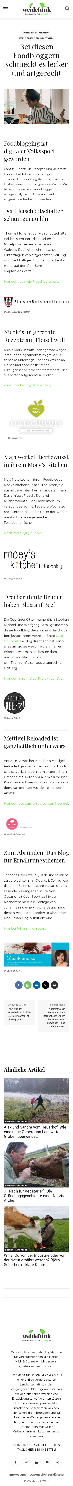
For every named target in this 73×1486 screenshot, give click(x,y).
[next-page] (12, 1278)
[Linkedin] (36, 985)
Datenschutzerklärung (47, 1474)
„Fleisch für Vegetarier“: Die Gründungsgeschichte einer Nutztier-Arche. (36, 1195)
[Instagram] (26, 1462)
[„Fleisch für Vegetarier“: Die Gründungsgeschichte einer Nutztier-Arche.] (36, 1165)
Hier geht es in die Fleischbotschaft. (31, 281)
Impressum (17, 1474)
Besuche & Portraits (16, 1121)
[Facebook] (19, 985)
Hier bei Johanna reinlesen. (25, 928)
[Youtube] (47, 1462)
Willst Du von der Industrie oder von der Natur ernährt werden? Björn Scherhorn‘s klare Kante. (34, 1260)
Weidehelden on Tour (36, 38)
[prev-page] (6, 1278)
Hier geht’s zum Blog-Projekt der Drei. (34, 678)
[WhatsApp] (28, 985)
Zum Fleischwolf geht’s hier (24, 385)
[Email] (45, 985)
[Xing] (58, 1462)
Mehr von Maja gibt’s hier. (23, 533)
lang (48, 385)
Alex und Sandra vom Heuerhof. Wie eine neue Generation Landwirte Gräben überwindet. (35, 1131)
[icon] (67, 9)
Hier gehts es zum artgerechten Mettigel (36, 803)
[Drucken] (54, 985)
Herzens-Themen (36, 32)
